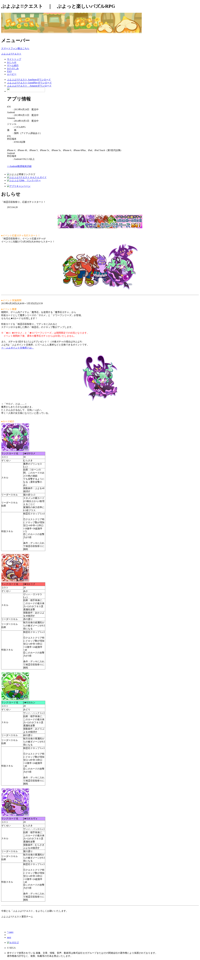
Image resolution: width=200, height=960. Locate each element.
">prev (10, 932)
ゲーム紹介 (13, 65)
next (9, 937)
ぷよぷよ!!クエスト (11, 54)
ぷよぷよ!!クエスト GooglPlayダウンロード (29, 82)
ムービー (11, 74)
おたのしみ (13, 68)
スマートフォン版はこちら (15, 48)
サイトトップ (14, 59)
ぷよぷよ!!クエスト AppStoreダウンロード (29, 79)
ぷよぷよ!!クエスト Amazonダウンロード (29, 85)
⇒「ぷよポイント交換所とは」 (17, 347)
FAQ (9, 71)
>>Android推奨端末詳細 (19, 166)
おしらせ (11, 62)
